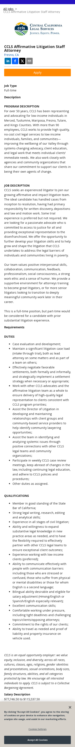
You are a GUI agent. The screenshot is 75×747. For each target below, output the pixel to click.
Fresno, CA (11, 55)
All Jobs (8, 9)
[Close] (70, 707)
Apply (37, 72)
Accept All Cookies (38, 739)
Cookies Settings (38, 729)
